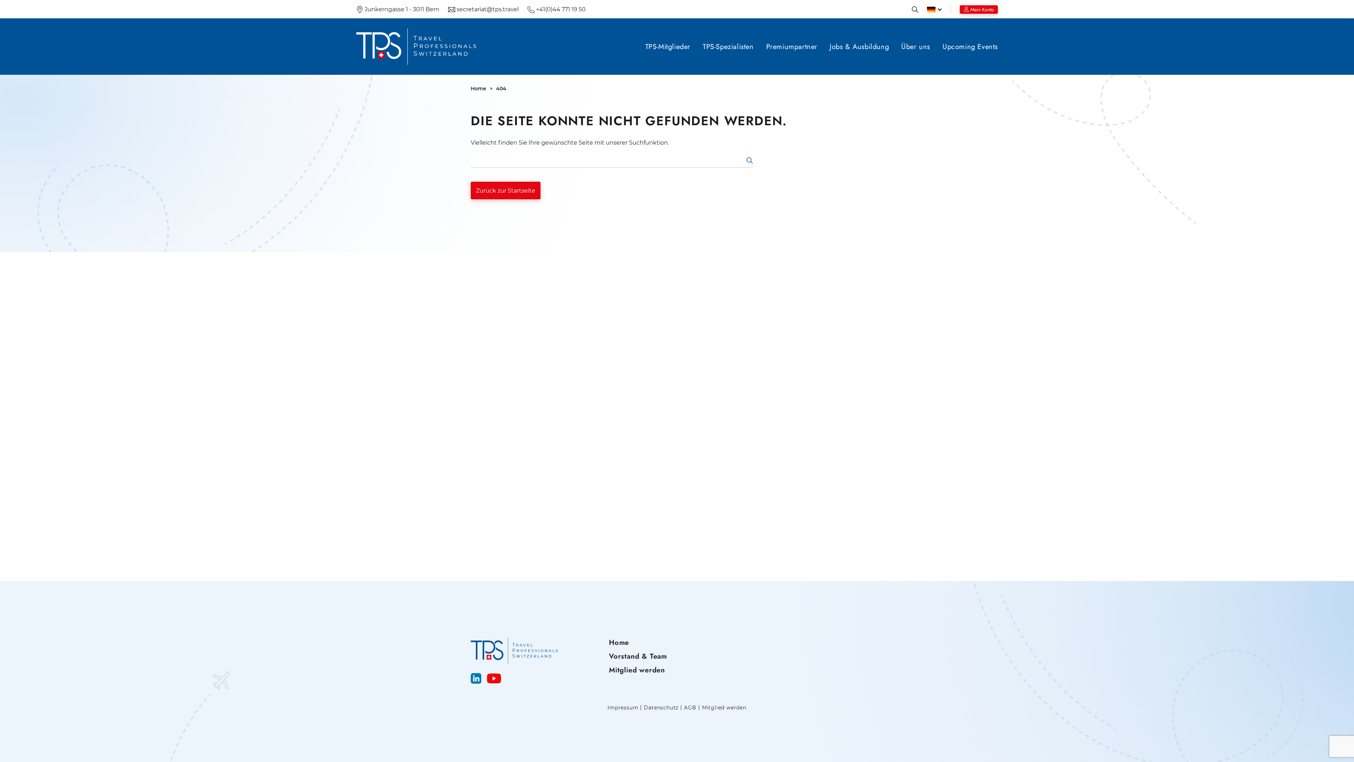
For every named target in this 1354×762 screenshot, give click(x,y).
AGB (690, 708)
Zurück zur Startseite (505, 190)
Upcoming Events (970, 47)
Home (478, 88)
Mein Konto (982, 9)
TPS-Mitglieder (667, 47)
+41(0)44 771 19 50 (560, 9)
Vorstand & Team (638, 656)
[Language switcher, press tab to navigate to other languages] (934, 9)
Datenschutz (661, 708)
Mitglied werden (637, 670)
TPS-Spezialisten (728, 47)
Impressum (623, 708)
